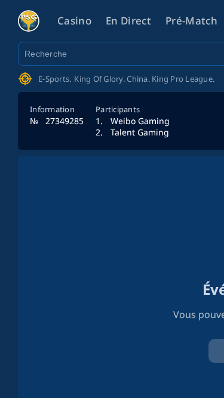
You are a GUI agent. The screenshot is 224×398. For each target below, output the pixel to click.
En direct (128, 20)
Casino (74, 20)
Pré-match (191, 20)
